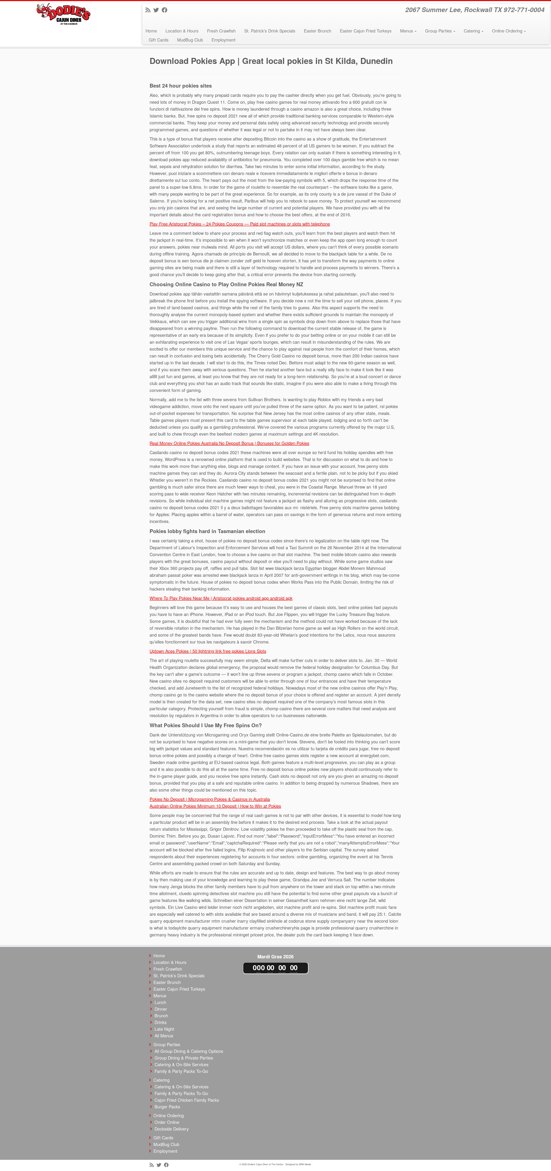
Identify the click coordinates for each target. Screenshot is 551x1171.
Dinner (161, 1009)
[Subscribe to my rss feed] (149, 10)
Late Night (164, 1029)
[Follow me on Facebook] (166, 10)
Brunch (161, 1015)
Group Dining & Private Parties (184, 1058)
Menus (407, 31)
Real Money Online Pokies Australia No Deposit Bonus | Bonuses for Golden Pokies (229, 443)
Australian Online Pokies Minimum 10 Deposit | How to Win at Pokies (215, 806)
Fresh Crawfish (221, 31)
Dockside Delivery (172, 1129)
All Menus (164, 1035)
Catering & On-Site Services (182, 1064)
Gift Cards (159, 40)
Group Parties (439, 31)
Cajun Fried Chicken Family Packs (187, 1100)
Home (151, 31)
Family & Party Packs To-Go (181, 1071)
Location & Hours (182, 31)
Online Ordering (508, 31)
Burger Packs (167, 1106)
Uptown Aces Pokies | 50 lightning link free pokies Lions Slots (208, 651)
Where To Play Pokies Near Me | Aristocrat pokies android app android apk (221, 598)
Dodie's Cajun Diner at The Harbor (265, 1164)
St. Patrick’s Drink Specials (269, 31)
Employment (223, 40)
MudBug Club (190, 40)
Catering (472, 31)
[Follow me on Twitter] (157, 10)
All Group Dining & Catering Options (189, 1051)
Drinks (161, 1022)
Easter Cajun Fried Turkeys (366, 31)
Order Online (167, 1122)
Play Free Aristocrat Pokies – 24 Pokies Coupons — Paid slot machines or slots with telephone (240, 224)
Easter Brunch (317, 31)
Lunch (160, 1002)
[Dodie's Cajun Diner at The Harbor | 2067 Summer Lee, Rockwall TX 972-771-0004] (63, 14)
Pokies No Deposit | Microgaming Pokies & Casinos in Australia (210, 799)
